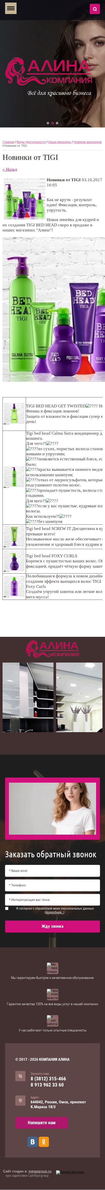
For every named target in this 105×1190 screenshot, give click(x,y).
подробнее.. (54, 912)
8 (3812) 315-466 (48, 1079)
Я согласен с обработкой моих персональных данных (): (55, 910)
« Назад (10, 169)
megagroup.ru (40, 1171)
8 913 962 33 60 (47, 1085)
